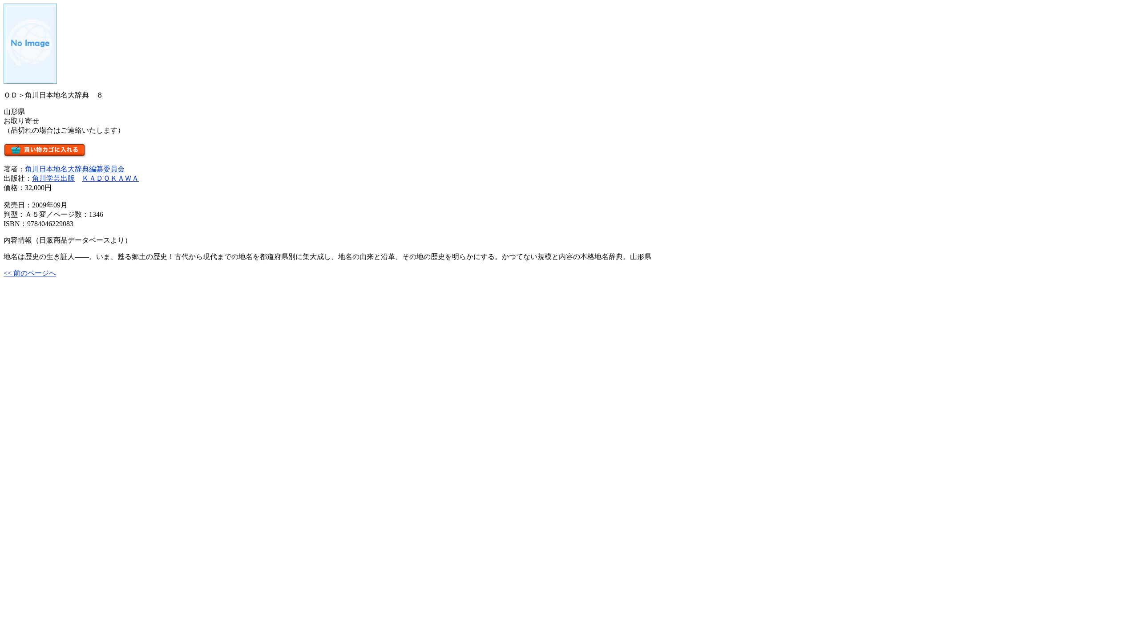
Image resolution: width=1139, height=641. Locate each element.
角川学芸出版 (53, 178)
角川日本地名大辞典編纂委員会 (75, 169)
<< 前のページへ (30, 273)
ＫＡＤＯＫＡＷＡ (110, 178)
